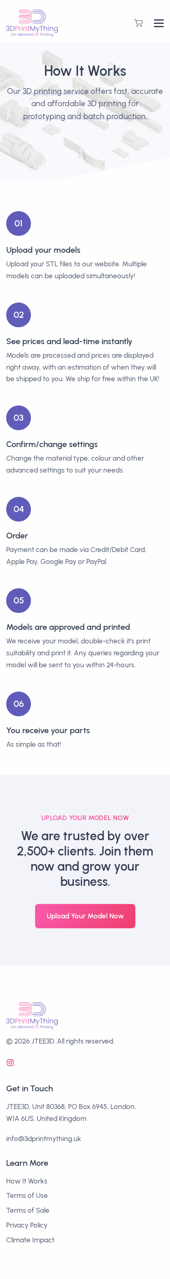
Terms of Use (27, 1195)
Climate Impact (30, 1240)
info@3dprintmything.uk (43, 1139)
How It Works (26, 1181)
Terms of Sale (28, 1210)
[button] (139, 23)
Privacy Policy (26, 1225)
